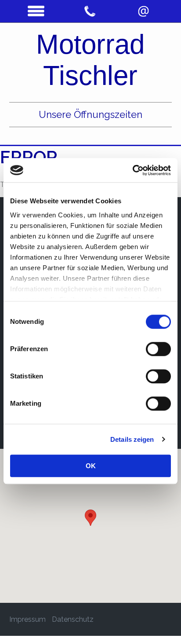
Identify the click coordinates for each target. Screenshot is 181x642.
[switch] (158, 349)
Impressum (27, 619)
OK (91, 466)
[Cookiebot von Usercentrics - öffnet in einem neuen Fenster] (132, 170)
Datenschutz (73, 619)
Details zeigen (132, 439)
